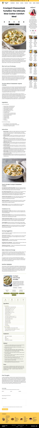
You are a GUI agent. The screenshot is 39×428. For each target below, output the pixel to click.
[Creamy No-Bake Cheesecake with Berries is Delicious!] (30, 419)
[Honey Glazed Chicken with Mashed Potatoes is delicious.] (21, 419)
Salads (34, 2)
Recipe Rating (4, 395)
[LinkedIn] (18, 22)
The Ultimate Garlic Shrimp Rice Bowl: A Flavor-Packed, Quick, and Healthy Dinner (8, 419)
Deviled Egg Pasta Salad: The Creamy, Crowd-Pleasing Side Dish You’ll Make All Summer (35, 84)
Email (11, 391)
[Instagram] (35, 31)
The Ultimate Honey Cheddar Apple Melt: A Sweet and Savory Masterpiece (35, 71)
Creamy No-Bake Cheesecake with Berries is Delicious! (35, 419)
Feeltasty (3, 426)
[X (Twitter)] (9, 22)
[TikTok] (26, 0)
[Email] (23, 22)
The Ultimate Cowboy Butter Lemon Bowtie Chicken (30, 70)
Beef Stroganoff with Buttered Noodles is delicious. (17, 419)
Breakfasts (13, 2)
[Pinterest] (24, 0)
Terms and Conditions (21, 425)
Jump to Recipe (12, 24)
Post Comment (5, 409)
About (17, 426)
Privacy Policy (14, 425)
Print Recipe (17, 24)
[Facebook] (4, 22)
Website (20, 391)
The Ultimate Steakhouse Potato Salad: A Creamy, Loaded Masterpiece (35, 57)
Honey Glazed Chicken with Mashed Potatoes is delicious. (26, 419)
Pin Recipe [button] (19, 287)
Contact (21, 426)
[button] (23, 336)
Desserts (26, 2)
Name (3, 391)
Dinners (17, 2)
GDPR (26, 425)
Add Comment (4, 398)
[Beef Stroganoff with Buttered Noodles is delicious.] (12, 419)
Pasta (30, 2)
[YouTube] (28, 0)
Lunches (21, 2)
